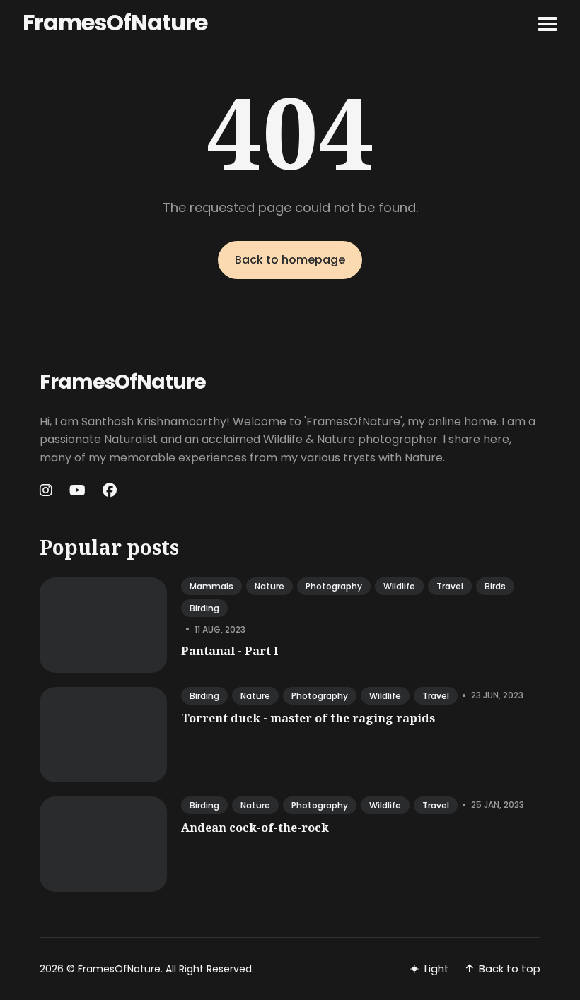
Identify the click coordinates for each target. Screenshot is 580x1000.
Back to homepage (290, 260)
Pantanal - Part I (229, 651)
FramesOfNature (115, 22)
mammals (211, 586)
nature (269, 586)
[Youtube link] (77, 490)
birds (495, 586)
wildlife (399, 586)
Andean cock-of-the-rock (255, 827)
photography (334, 586)
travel (449, 586)
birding (204, 608)
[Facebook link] (110, 490)
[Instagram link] (47, 490)
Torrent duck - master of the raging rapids (308, 718)
